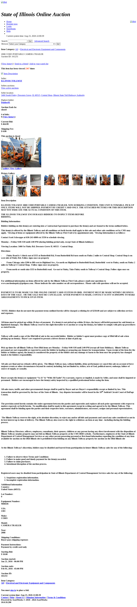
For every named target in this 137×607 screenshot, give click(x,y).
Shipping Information (36, 597)
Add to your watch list (38, 64)
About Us (20, 597)
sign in (13, 590)
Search (4, 41)
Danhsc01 (5, 102)
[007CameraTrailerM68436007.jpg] (91, 184)
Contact (5, 597)
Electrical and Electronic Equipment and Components (42, 49)
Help (12, 597)
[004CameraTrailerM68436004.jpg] (50, 184)
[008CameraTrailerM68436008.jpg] (105, 184)
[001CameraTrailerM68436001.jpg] (8, 184)
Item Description (11, 73)
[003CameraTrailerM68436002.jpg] (36, 184)
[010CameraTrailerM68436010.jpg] (8, 196)
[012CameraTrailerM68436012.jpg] (35, 196)
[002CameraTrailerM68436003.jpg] (22, 184)
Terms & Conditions (56, 597)
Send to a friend (21, 64)
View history (7, 64)
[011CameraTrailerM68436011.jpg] (22, 196)
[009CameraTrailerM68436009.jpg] (119, 184)
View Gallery (15, 168)
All (16, 49)
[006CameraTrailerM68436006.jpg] (78, 184)
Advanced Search (41, 41)
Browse (5, 44)
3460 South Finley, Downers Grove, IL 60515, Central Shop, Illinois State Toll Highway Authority (43, 95)
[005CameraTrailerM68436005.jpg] (64, 184)
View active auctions (10, 88)
